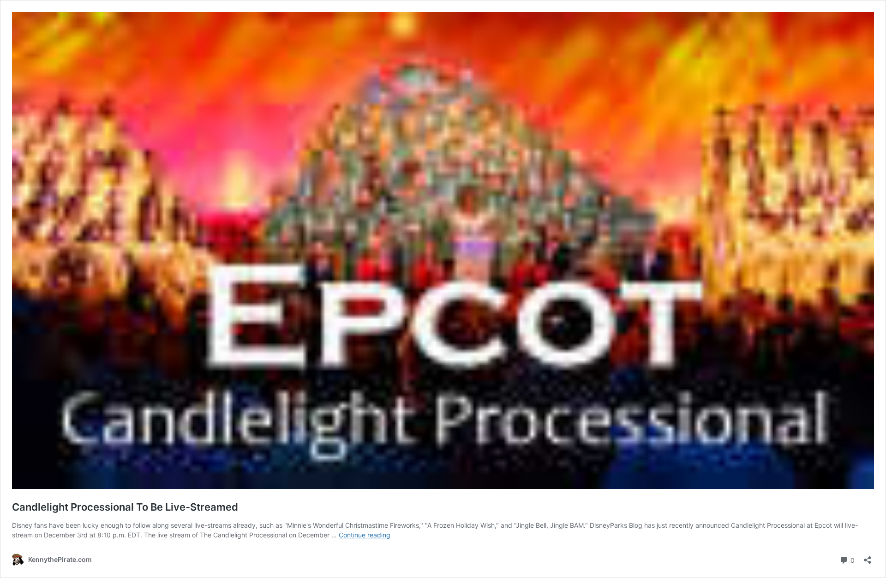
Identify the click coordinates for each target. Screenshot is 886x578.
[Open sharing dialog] (867, 557)
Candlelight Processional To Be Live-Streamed (125, 507)
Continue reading (364, 535)
